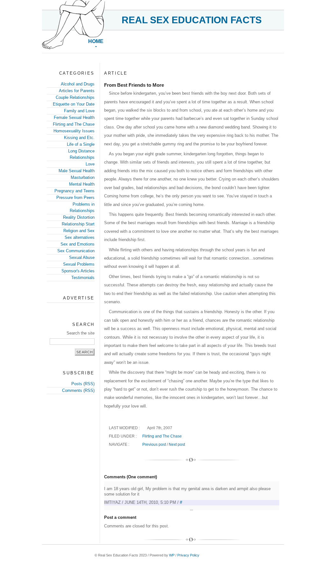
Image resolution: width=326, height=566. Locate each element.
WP (171, 555)
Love (90, 164)
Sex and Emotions (77, 244)
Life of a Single (81, 144)
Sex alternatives (80, 237)
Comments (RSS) (78, 390)
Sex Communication (76, 250)
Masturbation (83, 177)
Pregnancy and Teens (74, 190)
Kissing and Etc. (79, 137)
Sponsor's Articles (78, 270)
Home (95, 41)
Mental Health (82, 184)
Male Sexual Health (77, 170)
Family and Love (79, 110)
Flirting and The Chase (74, 124)
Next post (177, 444)
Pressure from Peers (75, 197)
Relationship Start (78, 224)
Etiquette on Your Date (74, 104)
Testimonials (83, 277)
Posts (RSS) (83, 383)
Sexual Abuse (82, 257)
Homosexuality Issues (74, 131)
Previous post (154, 444)
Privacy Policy (188, 555)
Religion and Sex (79, 230)
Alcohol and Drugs (78, 84)
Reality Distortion (79, 217)
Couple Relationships (75, 97)
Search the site (81, 333)
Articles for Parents (77, 90)
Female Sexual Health (74, 117)
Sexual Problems (79, 264)
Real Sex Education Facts (192, 20)
